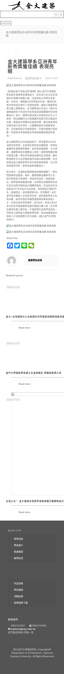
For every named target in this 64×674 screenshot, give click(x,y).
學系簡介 (18, 545)
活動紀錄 (18, 596)
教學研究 (18, 558)
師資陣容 (18, 551)
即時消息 (18, 538)
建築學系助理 (32, 78)
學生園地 (18, 589)
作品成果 (18, 583)
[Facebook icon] (32, 661)
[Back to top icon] (56, 666)
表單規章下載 (21, 602)
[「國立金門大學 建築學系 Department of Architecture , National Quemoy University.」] (32, 5)
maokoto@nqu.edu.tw (23, 628)
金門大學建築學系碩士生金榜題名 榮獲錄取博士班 (34, 372)
